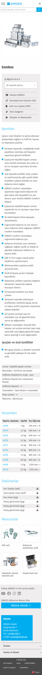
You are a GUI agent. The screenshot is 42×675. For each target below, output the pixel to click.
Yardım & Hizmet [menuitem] (11, 652)
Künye (19, 663)
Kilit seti (6, 545)
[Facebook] (9, 593)
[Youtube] (3, 593)
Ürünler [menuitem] (6, 646)
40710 (5, 469)
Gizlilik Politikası (30, 663)
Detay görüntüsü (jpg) (14, 501)
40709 (5, 464)
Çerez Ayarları (7, 663)
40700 (5, 426)
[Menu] (3, 4)
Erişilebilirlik (24, 667)
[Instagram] (14, 593)
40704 (5, 450)
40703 (5, 440)
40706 (5, 460)
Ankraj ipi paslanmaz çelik (30, 546)
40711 (5, 445)
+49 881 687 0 (13, 633)
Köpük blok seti (30, 573)
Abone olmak (19, 605)
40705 (5, 455)
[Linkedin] (19, 593)
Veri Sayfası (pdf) (12, 488)
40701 (5, 430)
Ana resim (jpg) (11, 497)
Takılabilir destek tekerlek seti (10, 574)
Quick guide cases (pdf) (15, 493)
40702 (5, 435)
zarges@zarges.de (18, 637)
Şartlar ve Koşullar (9, 667)
